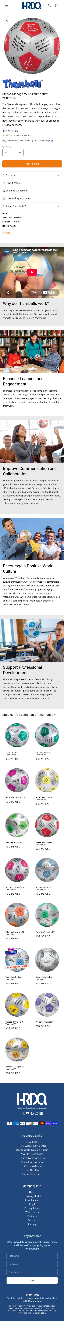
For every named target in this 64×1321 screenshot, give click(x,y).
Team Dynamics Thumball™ (13, 754)
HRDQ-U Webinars (32, 1165)
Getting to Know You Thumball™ (15, 888)
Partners (32, 1216)
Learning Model (32, 1196)
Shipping (6, 135)
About (32, 1192)
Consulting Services (32, 1161)
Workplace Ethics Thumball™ (13, 978)
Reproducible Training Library (32, 1149)
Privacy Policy (32, 1208)
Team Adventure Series (32, 1157)
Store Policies (32, 1200)
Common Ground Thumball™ (43, 888)
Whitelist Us (32, 1212)
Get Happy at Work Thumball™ (44, 798)
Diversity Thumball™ (45, 1022)
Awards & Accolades (32, 1153)
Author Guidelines (32, 1173)
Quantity (6, 146)
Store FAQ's (32, 1141)
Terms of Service (33, 1313)
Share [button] (8, 232)
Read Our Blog (32, 1169)
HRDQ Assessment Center (32, 1145)
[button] (6, 5)
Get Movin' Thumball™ (15, 797)
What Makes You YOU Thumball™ (15, 933)
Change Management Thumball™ (15, 1068)
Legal (32, 1204)
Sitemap (32, 1224)
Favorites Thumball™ (45, 932)
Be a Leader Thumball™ (16, 842)
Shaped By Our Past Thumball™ (14, 1023)
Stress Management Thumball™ (44, 843)
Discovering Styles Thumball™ (44, 978)
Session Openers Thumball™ (43, 754)
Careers (32, 1220)
